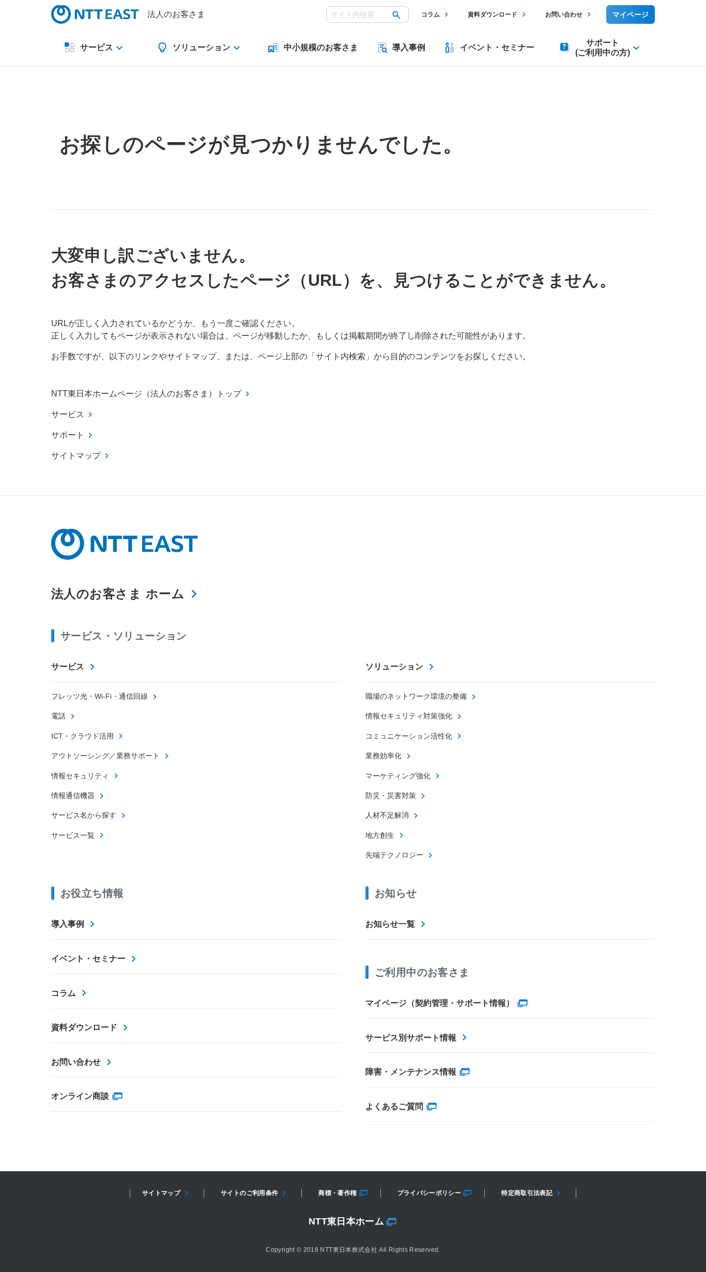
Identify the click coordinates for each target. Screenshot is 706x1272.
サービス (67, 666)
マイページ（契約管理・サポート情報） (439, 1003)
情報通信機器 (73, 795)
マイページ (630, 14)
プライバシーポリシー (429, 1193)
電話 (58, 716)
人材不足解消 (387, 815)
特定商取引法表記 (526, 1193)
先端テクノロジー (394, 855)
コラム (430, 14)
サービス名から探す (83, 815)
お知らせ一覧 (390, 923)
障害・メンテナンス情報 (410, 1071)
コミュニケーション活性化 (408, 736)
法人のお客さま (176, 14)
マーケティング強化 (398, 776)
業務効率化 (383, 756)
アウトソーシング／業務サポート (105, 756)
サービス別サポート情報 (410, 1037)
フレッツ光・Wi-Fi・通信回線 (99, 696)
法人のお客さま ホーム (118, 594)
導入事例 (67, 923)
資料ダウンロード (492, 14)
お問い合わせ (563, 14)
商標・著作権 (337, 1193)
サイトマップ (161, 1193)
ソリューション (394, 666)
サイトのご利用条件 (249, 1193)
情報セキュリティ (80, 776)
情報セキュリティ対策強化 (408, 716)
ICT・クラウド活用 (82, 736)
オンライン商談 (80, 1096)
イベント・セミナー (88, 958)
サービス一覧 (73, 835)
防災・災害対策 (390, 795)
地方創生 (379, 835)
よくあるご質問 (394, 1106)
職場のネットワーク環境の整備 (416, 696)
